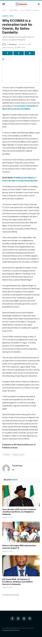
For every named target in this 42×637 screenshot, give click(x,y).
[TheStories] (21, 4)
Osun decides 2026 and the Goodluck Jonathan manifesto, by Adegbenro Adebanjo (19, 511)
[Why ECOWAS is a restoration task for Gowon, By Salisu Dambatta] (21, 70)
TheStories (13, 44)
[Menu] (3, 4)
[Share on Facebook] (7, 53)
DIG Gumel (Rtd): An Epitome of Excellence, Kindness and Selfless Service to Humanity (17, 581)
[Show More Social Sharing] (38, 53)
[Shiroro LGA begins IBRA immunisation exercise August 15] (21, 532)
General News (8, 16)
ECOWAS (6, 455)
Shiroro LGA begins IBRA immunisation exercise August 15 (19, 546)
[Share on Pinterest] (29, 53)
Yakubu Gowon (18, 455)
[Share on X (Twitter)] (18, 53)
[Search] (38, 4)
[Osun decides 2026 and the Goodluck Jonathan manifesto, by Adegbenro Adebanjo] (21, 495)
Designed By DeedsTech (10, 630)
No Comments (9, 47)
